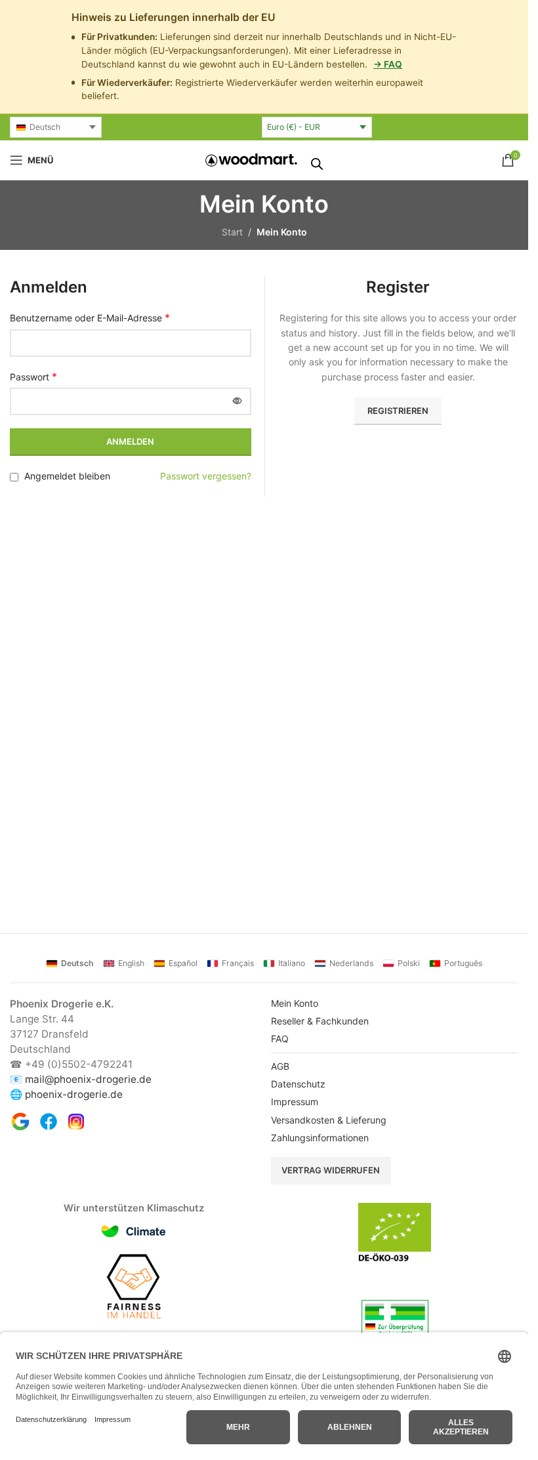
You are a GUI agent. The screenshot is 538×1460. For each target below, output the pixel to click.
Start (232, 231)
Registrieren (397, 410)
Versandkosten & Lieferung (328, 1119)
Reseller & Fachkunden (320, 1020)
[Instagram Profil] (76, 1121)
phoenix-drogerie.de (74, 1094)
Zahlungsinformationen (320, 1137)
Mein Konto (294, 1003)
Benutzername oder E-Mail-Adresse (90, 317)
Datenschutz (298, 1083)
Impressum (294, 1101)
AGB (280, 1066)
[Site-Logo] (251, 159)
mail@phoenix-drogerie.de (88, 1079)
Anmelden (130, 441)
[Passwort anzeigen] (237, 401)
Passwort (33, 376)
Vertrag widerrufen (330, 1170)
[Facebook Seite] (48, 1121)
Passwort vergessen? (205, 475)
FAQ (280, 1038)
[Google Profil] (20, 1121)
